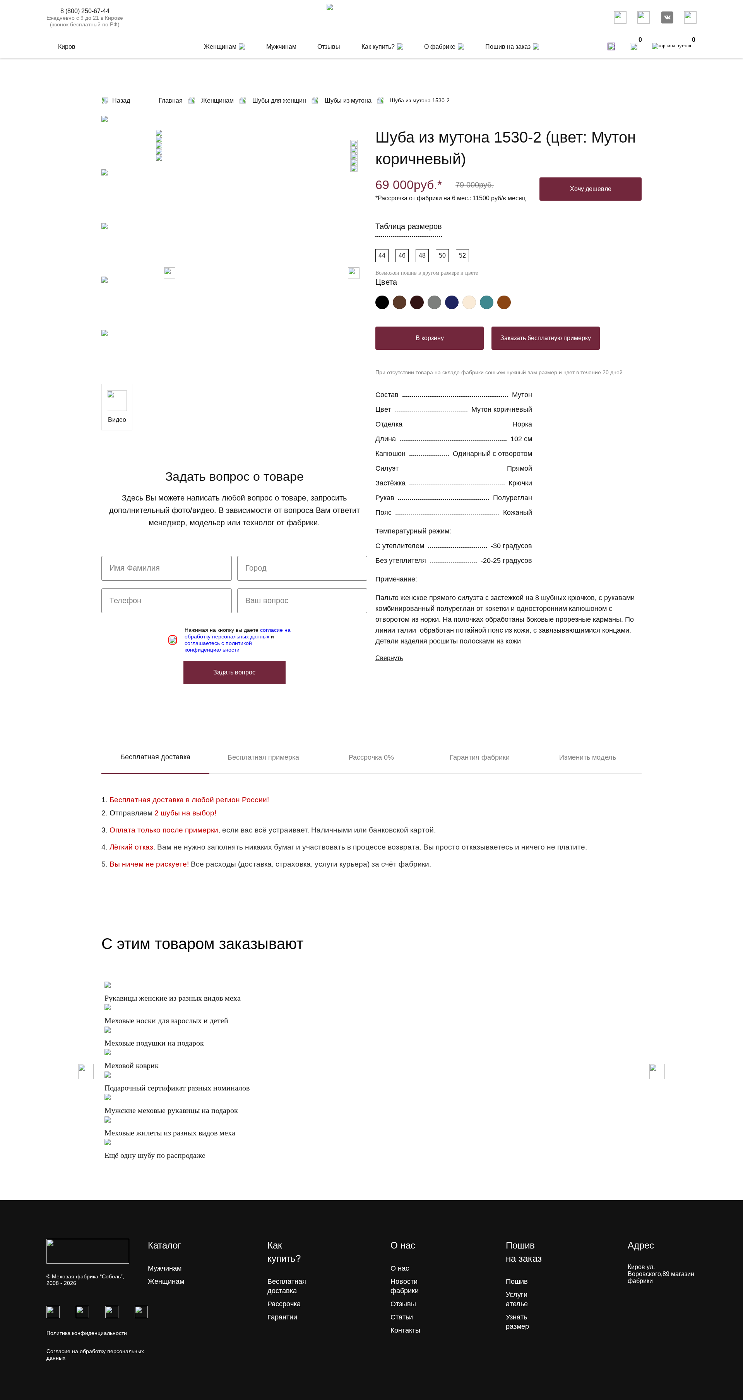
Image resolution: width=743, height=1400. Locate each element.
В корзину (430, 338)
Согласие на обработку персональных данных (95, 1354)
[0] (633, 46)
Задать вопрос (234, 672)
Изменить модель (587, 757)
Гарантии (282, 1317)
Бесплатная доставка (155, 757)
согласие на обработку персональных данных (238, 633)
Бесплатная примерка (263, 757)
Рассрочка (284, 1304)
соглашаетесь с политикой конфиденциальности (218, 646)
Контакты (405, 1330)
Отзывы (403, 1304)
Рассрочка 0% (371, 757)
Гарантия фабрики (480, 757)
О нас (399, 1268)
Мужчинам (164, 1268)
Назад (121, 100)
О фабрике (439, 46)
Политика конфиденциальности (86, 1333)
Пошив (517, 1281)
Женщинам (166, 1281)
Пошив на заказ (508, 46)
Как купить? (378, 46)
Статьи (401, 1317)
